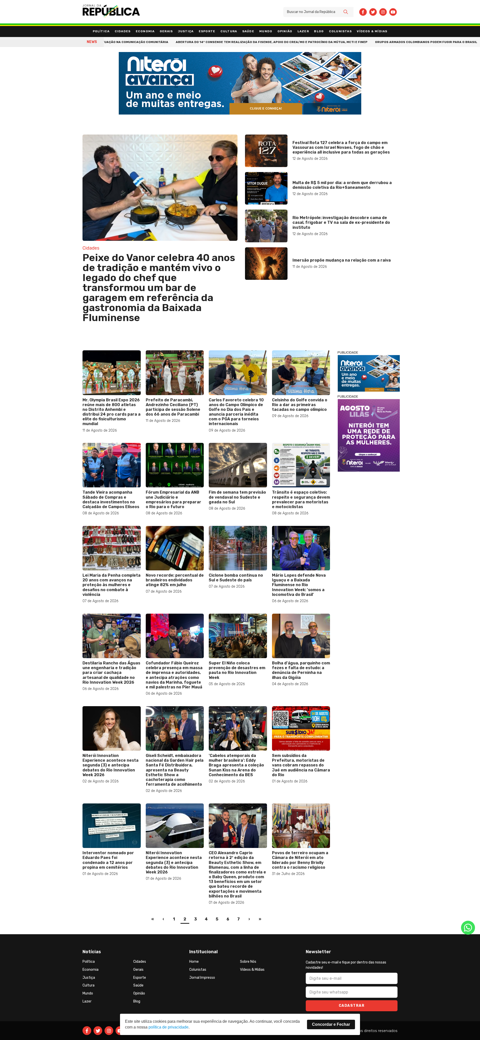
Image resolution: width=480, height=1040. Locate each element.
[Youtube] (393, 12)
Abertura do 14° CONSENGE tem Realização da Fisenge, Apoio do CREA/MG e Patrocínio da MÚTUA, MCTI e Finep (236, 42)
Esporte (207, 31)
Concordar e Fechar (331, 1024)
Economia (145, 31)
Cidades (122, 31)
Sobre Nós (248, 961)
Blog (319, 31)
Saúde (248, 31)
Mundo (265, 31)
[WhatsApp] (468, 928)
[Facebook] (363, 12)
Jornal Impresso (202, 977)
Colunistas (340, 31)
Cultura (228, 31)
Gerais (166, 31)
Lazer (303, 31)
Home (194, 961)
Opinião (285, 31)
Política (101, 31)
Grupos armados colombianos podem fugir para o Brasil (390, 42)
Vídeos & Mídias (372, 31)
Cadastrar (352, 1005)
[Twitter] (373, 12)
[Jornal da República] (111, 12)
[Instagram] (383, 12)
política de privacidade (168, 1027)
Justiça (186, 31)
